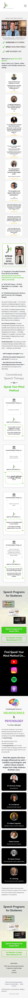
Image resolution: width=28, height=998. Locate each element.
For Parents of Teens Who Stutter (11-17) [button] (14, 639)
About (14, 970)
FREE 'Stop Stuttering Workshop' (14, 966)
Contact (14, 972)
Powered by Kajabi (14, 994)
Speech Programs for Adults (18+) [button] (14, 630)
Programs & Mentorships (14, 968)
